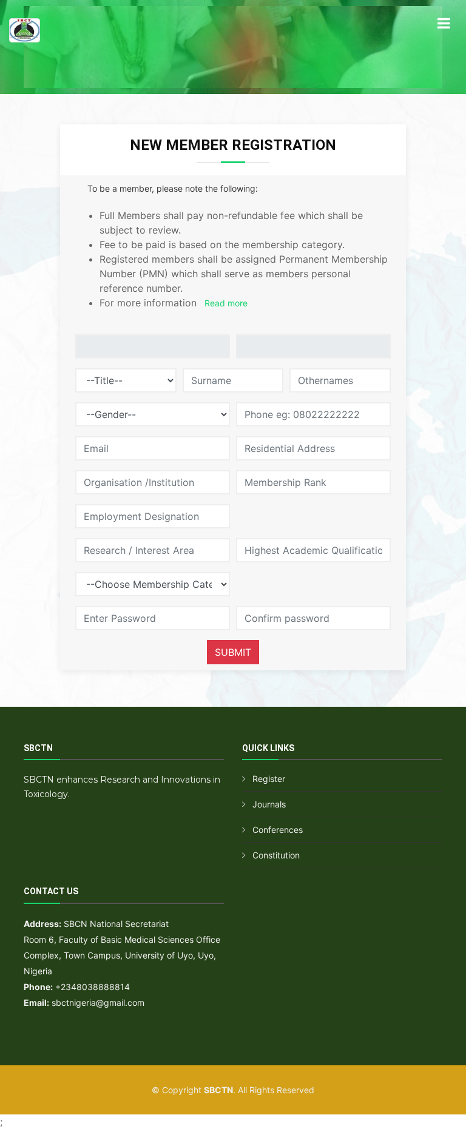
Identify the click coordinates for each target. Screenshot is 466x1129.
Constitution (276, 855)
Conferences (277, 829)
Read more (226, 303)
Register (268, 778)
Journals (269, 804)
